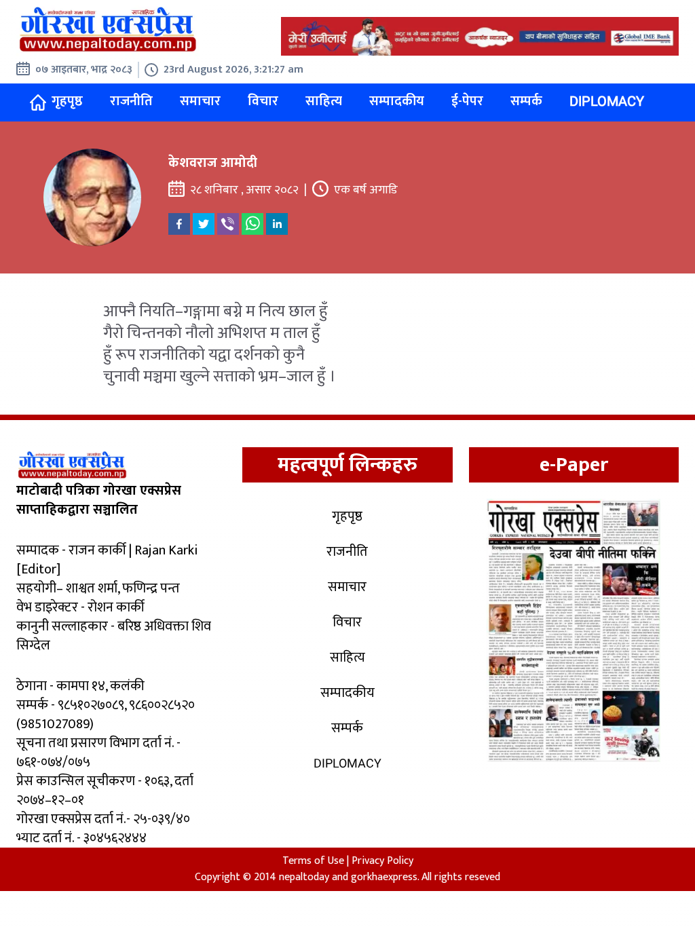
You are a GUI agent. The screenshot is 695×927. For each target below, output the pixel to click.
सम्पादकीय (396, 101)
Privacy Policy (382, 861)
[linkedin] (277, 224)
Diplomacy (606, 101)
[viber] (228, 224)
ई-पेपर (467, 101)
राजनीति (131, 101)
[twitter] (203, 224)
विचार (263, 101)
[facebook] (179, 224)
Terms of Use (313, 861)
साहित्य (323, 101)
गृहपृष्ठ (67, 101)
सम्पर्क (526, 101)
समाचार (200, 101)
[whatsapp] (252, 224)
